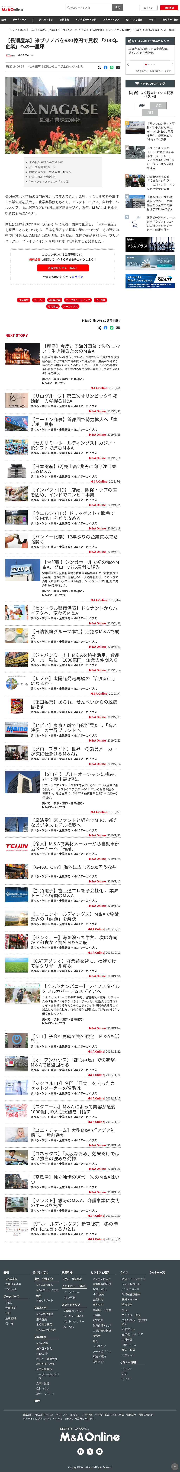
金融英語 (127, 1339)
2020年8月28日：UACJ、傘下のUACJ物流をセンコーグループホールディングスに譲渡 (150, 53)
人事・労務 (42, 1383)
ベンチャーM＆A (73, 1316)
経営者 (97, 1335)
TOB (8, 1313)
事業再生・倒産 (102, 1310)
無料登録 (169, 7)
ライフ (152, 19)
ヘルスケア (99, 1346)
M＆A (8, 1302)
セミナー (127, 1379)
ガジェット (128, 1355)
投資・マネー (130, 1299)
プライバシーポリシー (68, 1415)
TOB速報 (10, 1289)
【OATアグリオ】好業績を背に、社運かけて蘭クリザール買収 (73, 963)
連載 (37, 1401)
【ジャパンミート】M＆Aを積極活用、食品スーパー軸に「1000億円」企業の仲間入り (75, 657)
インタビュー (71, 1292)
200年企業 (54, 300)
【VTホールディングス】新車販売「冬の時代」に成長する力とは (74, 1226)
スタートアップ (111, 19)
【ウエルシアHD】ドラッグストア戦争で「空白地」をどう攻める (73, 515)
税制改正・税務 (45, 1364)
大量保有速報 (13, 1284)
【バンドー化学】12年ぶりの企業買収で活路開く (74, 539)
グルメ (126, 1310)
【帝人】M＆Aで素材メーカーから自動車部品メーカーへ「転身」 (75, 846)
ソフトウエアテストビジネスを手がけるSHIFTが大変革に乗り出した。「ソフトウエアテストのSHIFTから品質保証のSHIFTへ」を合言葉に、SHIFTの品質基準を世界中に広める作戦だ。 (80, 791)
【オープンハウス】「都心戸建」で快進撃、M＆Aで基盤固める (75, 1062)
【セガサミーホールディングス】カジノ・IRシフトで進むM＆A (74, 445)
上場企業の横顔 (102, 1330)
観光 (95, 1341)
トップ (13, 30)
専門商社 (53, 306)
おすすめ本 (128, 1329)
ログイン (148, 7)
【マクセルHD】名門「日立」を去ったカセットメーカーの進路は (73, 1085)
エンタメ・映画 (131, 1315)
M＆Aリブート (44, 1300)
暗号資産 (127, 1304)
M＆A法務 (42, 1343)
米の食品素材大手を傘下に (46, 162)
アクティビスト (102, 1279)
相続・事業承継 (72, 1279)
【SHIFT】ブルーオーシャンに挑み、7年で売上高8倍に (80, 776)
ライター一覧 (157, 1272)
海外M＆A (98, 1361)
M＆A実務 (40, 1337)
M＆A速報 (11, 1279)
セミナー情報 (128, 1362)
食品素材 (23, 300)
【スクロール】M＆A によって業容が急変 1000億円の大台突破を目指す (75, 1109)
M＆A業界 (98, 1294)
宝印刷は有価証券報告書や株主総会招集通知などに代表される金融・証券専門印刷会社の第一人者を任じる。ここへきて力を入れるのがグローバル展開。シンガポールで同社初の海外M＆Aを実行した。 (80, 579)
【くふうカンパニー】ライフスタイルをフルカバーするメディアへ (81, 988)
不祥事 (97, 1315)
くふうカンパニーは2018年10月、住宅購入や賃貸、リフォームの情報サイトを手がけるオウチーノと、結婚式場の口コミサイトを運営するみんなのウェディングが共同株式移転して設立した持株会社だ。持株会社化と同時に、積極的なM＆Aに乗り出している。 (80, 1005)
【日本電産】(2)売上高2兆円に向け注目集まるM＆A (73, 468)
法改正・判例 (44, 1348)
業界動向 (98, 1304)
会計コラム (42, 1388)
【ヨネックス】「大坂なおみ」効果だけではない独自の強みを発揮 (75, 1156)
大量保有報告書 (102, 1284)
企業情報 (10, 1318)
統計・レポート (45, 1393)
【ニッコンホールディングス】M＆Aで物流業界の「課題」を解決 (75, 916)
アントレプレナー (73, 1321)
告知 (124, 1374)
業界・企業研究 (50, 30)
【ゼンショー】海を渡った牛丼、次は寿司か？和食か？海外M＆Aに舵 (74, 939)
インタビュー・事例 (86, 19)
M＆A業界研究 (44, 1285)
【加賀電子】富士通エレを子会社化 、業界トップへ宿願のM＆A (74, 892)
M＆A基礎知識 (44, 1314)
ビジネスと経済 (134, 19)
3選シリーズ (129, 1344)
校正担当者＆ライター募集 (109, 1415)
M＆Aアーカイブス (74, 30)
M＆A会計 (42, 1353)
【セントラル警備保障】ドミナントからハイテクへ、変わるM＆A (74, 610)
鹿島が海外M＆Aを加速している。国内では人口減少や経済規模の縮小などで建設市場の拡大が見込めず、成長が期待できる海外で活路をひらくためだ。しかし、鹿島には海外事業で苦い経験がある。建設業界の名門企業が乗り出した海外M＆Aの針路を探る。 (80, 365)
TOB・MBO (100, 1289)
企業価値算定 (44, 1369)
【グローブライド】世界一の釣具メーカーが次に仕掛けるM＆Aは (74, 751)
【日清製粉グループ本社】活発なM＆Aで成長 (75, 633)
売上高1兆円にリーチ (42, 167)
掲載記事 (131, 1415)
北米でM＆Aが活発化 (42, 177)
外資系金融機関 (131, 1294)
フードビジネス (102, 1351)
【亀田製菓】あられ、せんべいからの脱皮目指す (74, 704)
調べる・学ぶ (46, 19)
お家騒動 (98, 1320)
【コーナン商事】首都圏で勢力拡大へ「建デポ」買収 (74, 421)
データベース (19, 19)
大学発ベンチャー (74, 1311)
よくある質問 (44, 1324)
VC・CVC (68, 1326)
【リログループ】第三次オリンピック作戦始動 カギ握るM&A (74, 398)
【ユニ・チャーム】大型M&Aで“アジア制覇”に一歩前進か (73, 1132)
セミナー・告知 (171, 19)
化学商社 (100, 300)
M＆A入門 (40, 1308)
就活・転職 (128, 1350)
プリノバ (39, 300)
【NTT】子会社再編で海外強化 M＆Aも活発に (75, 1038)
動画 (38, 1295)
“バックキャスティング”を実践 (48, 181)
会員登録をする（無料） (62, 268)
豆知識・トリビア (132, 1334)
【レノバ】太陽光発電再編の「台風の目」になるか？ (74, 680)
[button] (146, 64)
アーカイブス (70, 306)
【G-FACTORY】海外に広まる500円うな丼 (74, 867)
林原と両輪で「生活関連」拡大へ (50, 172)
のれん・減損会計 (46, 1359)
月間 (150, 112)
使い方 (9, 1323)
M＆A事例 (69, 1297)
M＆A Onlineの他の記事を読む (101, 320)
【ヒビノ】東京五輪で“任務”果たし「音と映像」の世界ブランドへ (74, 727)
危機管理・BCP (102, 1325)
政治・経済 (99, 1356)
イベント (127, 1368)
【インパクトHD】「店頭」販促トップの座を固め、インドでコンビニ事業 (74, 492)
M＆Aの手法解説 (46, 1329)
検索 (117, 7)
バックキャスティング (78, 300)
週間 (158, 105)
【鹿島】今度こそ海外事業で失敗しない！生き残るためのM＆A (81, 348)
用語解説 (41, 1319)
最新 (142, 105)
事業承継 (64, 19)
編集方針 (28, 1415)
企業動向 (98, 1299)
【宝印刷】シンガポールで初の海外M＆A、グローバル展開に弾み (80, 564)
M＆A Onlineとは (44, 1415)
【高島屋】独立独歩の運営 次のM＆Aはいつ (75, 1179)
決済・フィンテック (134, 1279)
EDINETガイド (130, 1289)
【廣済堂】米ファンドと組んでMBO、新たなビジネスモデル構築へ (74, 822)
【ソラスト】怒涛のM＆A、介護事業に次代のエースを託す (75, 1202)
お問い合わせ (145, 1415)
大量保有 (10, 1308)
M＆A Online (26, 55)
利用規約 (87, 1415)
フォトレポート (131, 1284)
